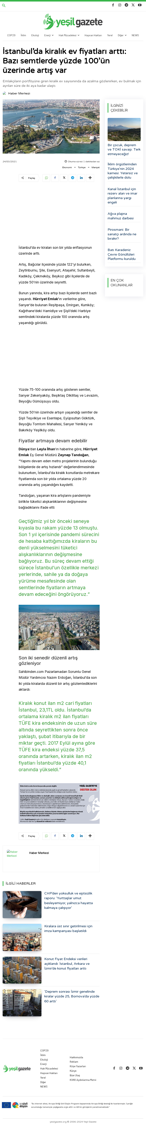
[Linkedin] (81, 178)
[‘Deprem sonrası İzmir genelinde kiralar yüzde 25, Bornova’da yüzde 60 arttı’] (22, 1002)
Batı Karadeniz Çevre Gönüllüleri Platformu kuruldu (122, 254)
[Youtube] (139, 5)
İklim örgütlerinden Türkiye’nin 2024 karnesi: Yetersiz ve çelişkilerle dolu (123, 171)
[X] (133, 5)
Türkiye (82, 167)
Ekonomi (67, 167)
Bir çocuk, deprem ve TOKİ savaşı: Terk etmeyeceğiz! (124, 149)
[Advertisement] (59, 214)
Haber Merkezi (19, 93)
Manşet (96, 167)
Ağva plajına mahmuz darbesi (121, 216)
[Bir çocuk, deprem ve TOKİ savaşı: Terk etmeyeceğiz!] (124, 129)
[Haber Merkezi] (5, 93)
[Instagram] (119, 5)
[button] (4, 5)
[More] (90, 178)
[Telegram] (126, 5)
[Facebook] (113, 5)
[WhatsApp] (46, 178)
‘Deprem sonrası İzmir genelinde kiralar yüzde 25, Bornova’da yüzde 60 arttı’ (71, 996)
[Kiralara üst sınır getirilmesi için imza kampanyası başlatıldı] (22, 937)
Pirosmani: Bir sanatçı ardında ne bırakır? (122, 234)
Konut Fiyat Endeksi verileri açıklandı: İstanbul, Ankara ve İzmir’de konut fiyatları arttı (67, 963)
